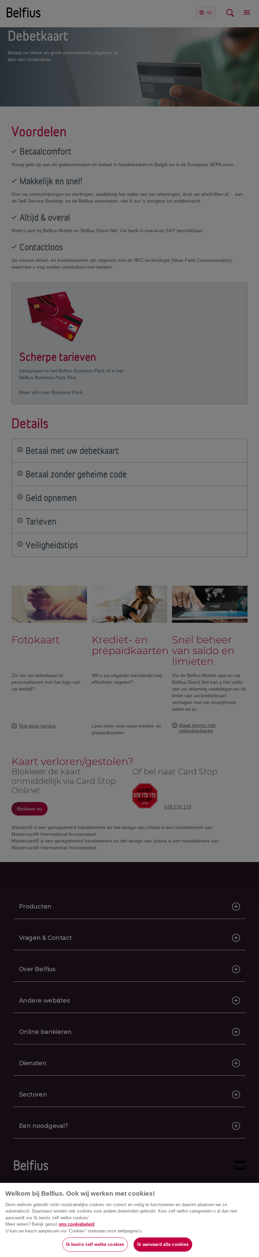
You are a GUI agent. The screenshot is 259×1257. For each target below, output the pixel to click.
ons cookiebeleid (76, 1224)
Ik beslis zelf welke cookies (95, 1244)
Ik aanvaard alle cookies (163, 1244)
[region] (129, 1220)
